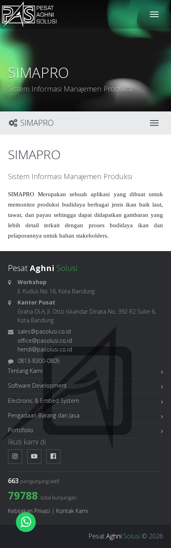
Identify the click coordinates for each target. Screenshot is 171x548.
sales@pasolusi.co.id (44, 331)
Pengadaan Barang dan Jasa (44, 415)
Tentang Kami (25, 370)
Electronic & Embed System (43, 400)
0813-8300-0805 (38, 361)
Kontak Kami (72, 511)
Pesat (114, 536)
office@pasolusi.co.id (44, 340)
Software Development (37, 385)
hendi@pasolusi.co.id (44, 349)
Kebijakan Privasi (29, 511)
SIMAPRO (36, 122)
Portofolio (20, 430)
